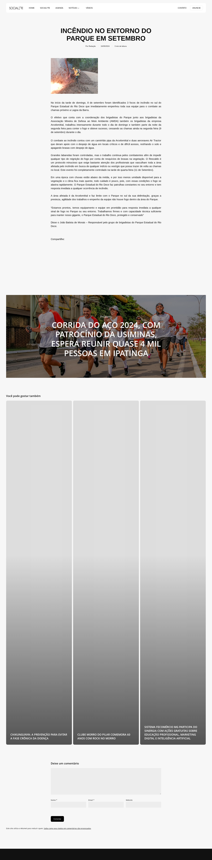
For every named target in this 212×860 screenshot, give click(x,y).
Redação (92, 46)
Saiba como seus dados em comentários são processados (67, 828)
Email (91, 800)
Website (129, 800)
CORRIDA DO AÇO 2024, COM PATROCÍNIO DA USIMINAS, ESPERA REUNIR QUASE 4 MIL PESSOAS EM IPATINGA (106, 336)
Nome (54, 800)
